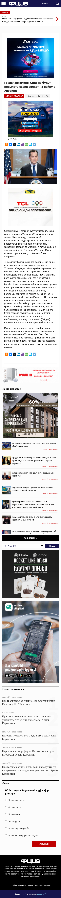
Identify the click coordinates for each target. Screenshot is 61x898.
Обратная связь (19, 885)
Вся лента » (30, 538)
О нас (30, 885)
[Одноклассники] (6, 144)
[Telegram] (34, 144)
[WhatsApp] (26, 144)
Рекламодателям (43, 885)
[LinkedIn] (18, 144)
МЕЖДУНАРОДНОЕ (14, 96)
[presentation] (50, 20)
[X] (14, 144)
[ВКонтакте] (10, 144)
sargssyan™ (41, 894)
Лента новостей (11, 388)
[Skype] (30, 144)
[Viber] (22, 144)
